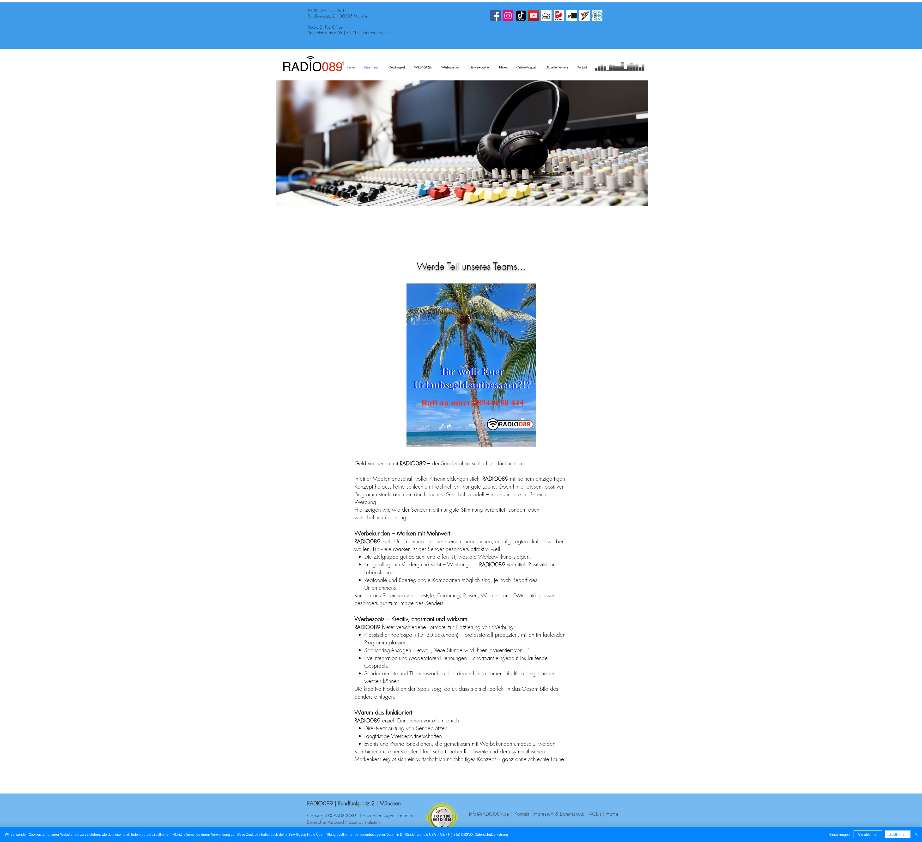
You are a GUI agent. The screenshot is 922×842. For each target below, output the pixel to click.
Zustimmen (897, 834)
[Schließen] (916, 834)
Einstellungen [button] (839, 834)
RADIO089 (413, 463)
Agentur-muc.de (399, 815)
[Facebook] (495, 15)
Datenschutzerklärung (491, 834)
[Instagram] (508, 15)
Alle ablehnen (868, 834)
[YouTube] (533, 15)
